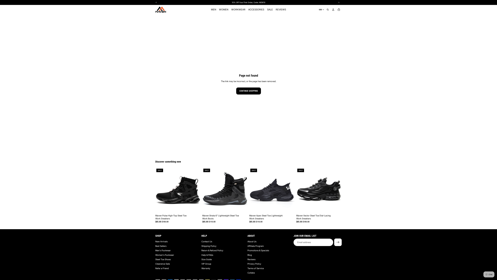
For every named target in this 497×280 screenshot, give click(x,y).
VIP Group (206, 264)
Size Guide (206, 259)
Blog (249, 255)
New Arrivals (161, 241)
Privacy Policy (254, 264)
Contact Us (206, 241)
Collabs (251, 272)
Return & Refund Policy (212, 250)
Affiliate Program (255, 246)
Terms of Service (255, 268)
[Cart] (339, 9)
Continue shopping (248, 91)
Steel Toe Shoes (163, 259)
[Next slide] (197, 190)
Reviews (251, 259)
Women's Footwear (164, 255)
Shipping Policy (208, 246)
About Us (251, 241)
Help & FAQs (207, 255)
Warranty (205, 268)
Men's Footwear (163, 250)
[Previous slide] (159, 190)
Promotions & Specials (258, 250)
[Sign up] (338, 242)
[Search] (328, 9)
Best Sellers (160, 246)
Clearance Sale (162, 264)
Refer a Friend (162, 268)
